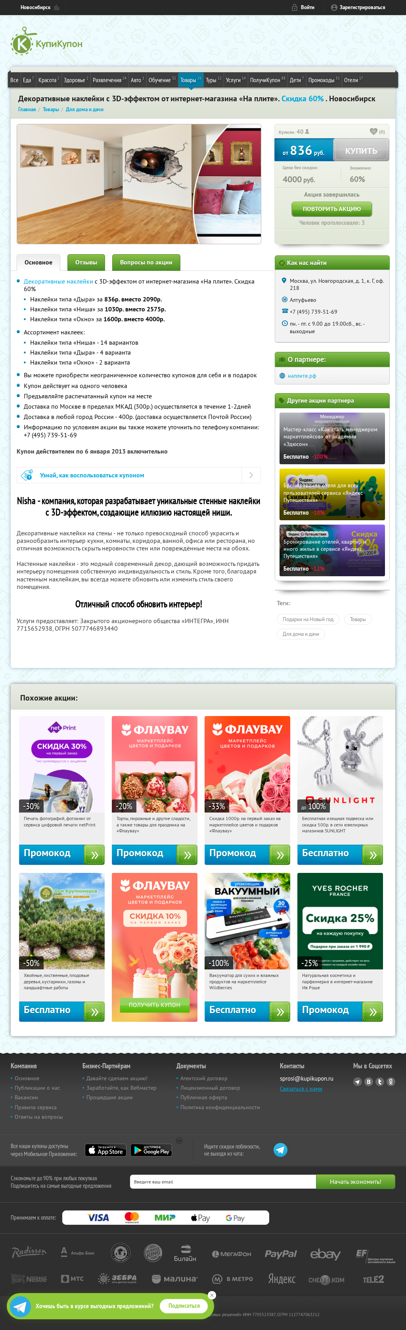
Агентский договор (204, 1078)
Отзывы (86, 262)
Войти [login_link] (307, 7)
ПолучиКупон (267, 79)
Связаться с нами (301, 1088)
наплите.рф (302, 375)
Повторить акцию (332, 209)
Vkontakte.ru (368, 1081)
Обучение (162, 79)
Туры (214, 79)
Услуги (236, 79)
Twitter (379, 1081)
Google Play (151, 1150)
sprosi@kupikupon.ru (306, 1078)
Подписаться (184, 1305)
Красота (48, 79)
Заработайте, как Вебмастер (121, 1087)
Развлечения (109, 79)
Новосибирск (35, 7)
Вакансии (26, 1097)
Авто (137, 79)
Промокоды (324, 79)
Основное (38, 262)
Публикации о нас (37, 1087)
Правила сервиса (36, 1107)
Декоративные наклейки (58, 281)
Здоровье (76, 79)
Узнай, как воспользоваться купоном (92, 475)
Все (14, 80)
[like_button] (374, 132)
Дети (297, 79)
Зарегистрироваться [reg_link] (362, 7)
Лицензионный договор (210, 1087)
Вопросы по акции (146, 262)
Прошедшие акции (109, 1097)
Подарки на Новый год (308, 619)
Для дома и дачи (301, 634)
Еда (28, 79)
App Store (105, 1150)
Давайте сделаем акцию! (116, 1078)
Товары (190, 79)
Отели (353, 79)
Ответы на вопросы (39, 1116)
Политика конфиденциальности (220, 1107)
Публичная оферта (203, 1097)
